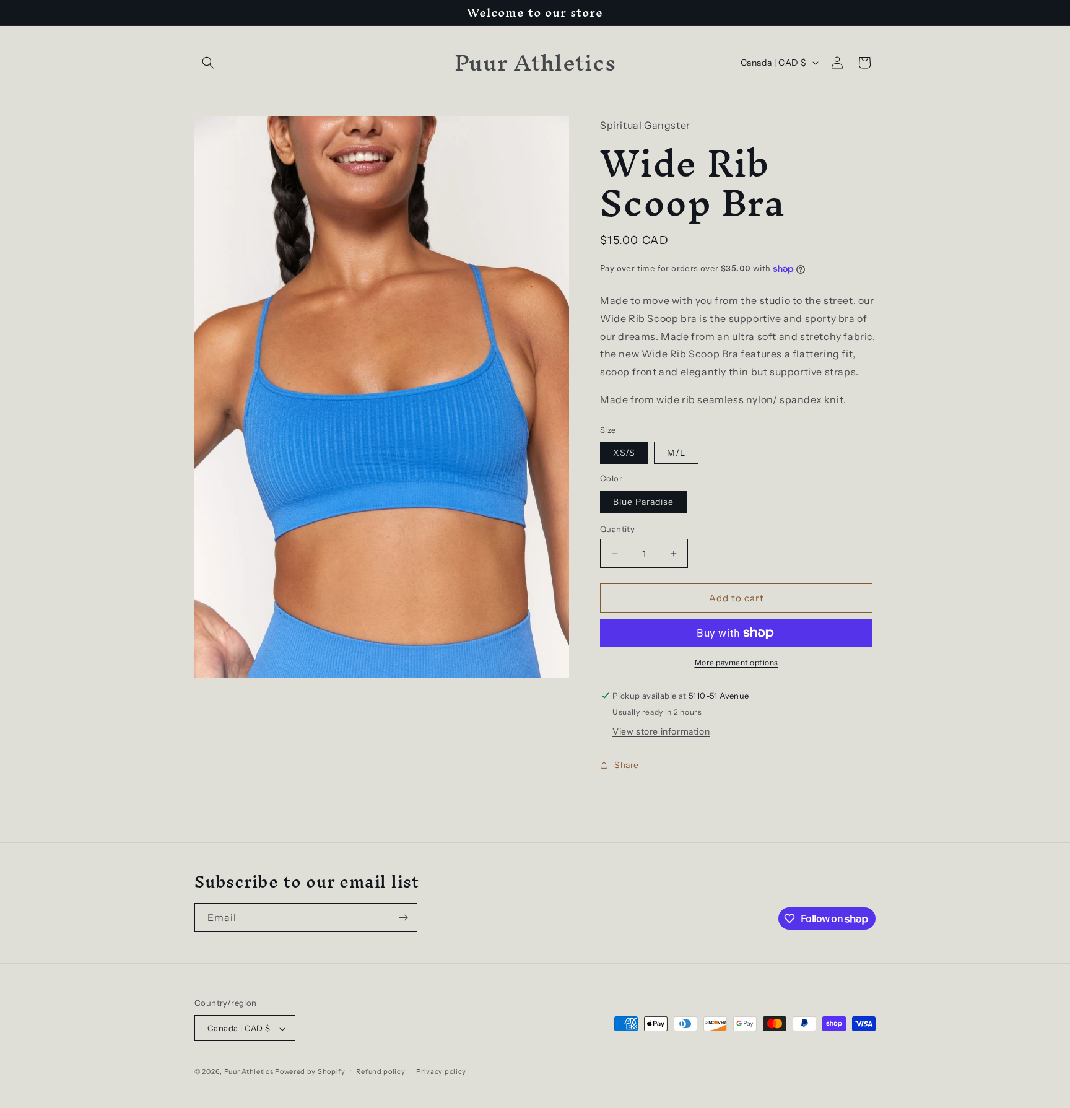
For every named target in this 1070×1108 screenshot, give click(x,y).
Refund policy (380, 1071)
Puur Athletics (249, 1072)
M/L (676, 452)
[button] (208, 62)
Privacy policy (441, 1071)
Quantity (617, 529)
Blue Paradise (643, 501)
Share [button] (626, 764)
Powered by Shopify (310, 1072)
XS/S (624, 452)
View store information (661, 731)
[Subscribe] (403, 917)
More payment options (736, 662)
